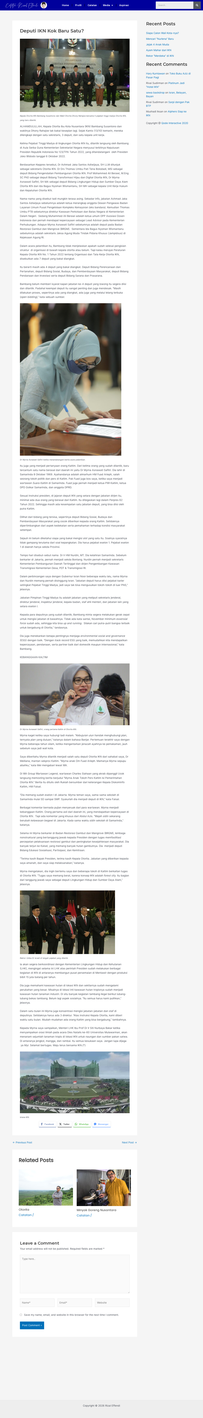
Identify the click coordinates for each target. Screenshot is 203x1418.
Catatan (92, 5)
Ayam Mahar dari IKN (158, 50)
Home (65, 5)
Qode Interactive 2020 (174, 123)
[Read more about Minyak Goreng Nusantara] (104, 1187)
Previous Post (22, 1142)
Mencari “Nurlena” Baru (160, 38)
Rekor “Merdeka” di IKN (160, 55)
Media (106, 5)
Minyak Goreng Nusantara (96, 1210)
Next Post (129, 1142)
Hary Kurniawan (155, 73)
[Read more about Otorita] (46, 1187)
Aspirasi (124, 5)
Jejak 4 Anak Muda (157, 44)
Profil (78, 5)
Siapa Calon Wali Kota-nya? (162, 33)
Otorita (24, 1210)
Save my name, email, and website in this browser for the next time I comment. (71, 1314)
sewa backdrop (155, 92)
